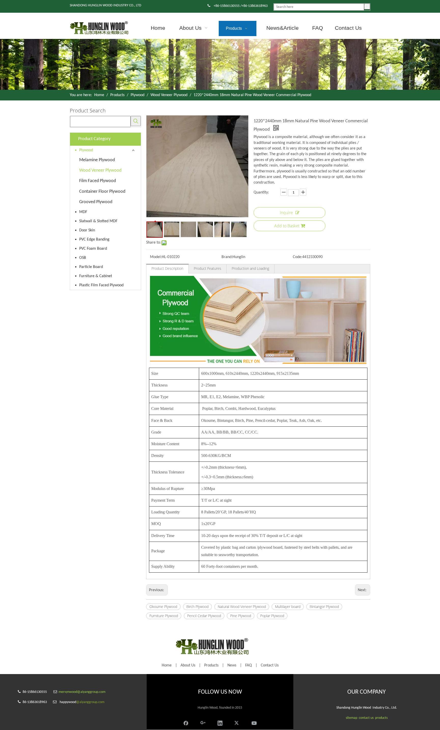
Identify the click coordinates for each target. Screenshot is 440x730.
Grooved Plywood (95, 202)
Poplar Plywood (272, 615)
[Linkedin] (220, 722)
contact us (366, 718)
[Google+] (203, 722)
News (231, 665)
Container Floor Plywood (102, 191)
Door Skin (87, 230)
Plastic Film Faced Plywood (101, 285)
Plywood (86, 150)
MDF (83, 212)
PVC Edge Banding (94, 239)
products (381, 718)
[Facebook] (186, 722)
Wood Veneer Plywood (100, 170)
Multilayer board (287, 606)
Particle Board (91, 267)
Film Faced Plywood (97, 180)
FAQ (248, 665)
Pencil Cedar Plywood (204, 615)
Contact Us (270, 665)
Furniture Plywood (163, 615)
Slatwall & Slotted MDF (98, 221)
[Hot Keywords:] (367, 6)
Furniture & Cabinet (95, 276)
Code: (297, 257)
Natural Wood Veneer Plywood (242, 606)
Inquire (286, 212)
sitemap (351, 718)
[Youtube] (254, 722)
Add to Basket (286, 226)
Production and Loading (250, 268)
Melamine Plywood (97, 160)
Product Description (167, 268)
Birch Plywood (197, 606)
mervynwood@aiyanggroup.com (82, 692)
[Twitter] (237, 722)
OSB (82, 258)
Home (167, 665)
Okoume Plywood (163, 606)
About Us (188, 665)
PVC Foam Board (93, 249)
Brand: (227, 257)
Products (211, 665)
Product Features (207, 268)
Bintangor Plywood (324, 606)
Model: (156, 257)
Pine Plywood (240, 615)
